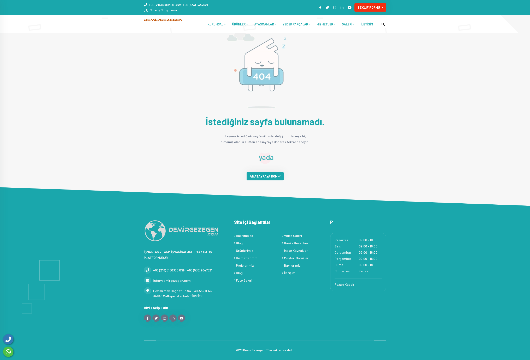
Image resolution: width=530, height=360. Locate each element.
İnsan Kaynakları (295, 250)
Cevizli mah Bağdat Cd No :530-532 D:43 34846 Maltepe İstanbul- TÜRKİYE (182, 293)
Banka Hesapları (295, 243)
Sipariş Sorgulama (163, 10)
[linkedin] (342, 7)
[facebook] (320, 7)
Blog (239, 243)
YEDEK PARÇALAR (296, 24)
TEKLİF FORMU (369, 7)
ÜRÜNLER (239, 24)
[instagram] (335, 7)
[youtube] (350, 7)
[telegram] (328, 7)
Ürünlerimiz (244, 250)
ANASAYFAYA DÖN (263, 176)
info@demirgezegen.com (172, 280)
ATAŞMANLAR (264, 24)
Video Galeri (292, 236)
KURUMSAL (216, 24)
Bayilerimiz (292, 265)
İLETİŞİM (367, 24)
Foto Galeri (243, 280)
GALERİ (347, 24)
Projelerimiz (244, 265)
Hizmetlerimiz (246, 258)
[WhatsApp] (8, 352)
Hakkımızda (244, 236)
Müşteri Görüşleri (296, 258)
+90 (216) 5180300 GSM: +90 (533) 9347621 (178, 5)
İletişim (289, 273)
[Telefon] (8, 339)
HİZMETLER (325, 24)
